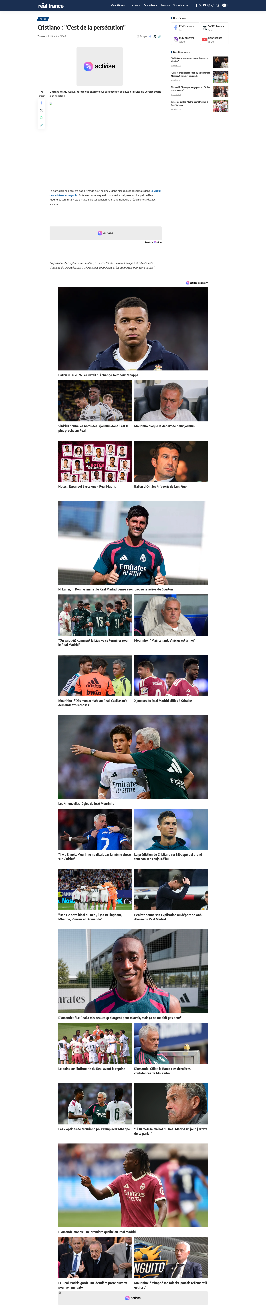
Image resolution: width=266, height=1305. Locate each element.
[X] (200, 5)
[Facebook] (196, 5)
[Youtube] (214, 39)
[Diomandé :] (220, 91)
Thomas (41, 36)
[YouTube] (204, 5)
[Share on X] (155, 36)
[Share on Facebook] (150, 36)
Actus (43, 19)
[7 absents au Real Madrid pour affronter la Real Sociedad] (220, 106)
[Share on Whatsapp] (41, 117)
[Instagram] (209, 5)
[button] (192, 5)
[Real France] (58, 5)
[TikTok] (212, 5)
